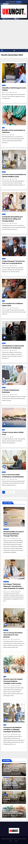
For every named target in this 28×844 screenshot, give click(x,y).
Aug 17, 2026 (7, 639)
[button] (26, 50)
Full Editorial (16, 639)
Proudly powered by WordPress (7, 838)
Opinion (3, 85)
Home (11, 840)
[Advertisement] (14, 34)
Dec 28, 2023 (6, 92)
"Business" (6, 630)
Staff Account (15, 308)
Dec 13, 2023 (6, 479)
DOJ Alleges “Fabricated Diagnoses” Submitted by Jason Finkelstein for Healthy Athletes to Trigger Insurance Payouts (13, 588)
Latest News (6, 581)
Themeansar (24, 838)
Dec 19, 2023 (6, 265)
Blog (3, 127)
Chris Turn (14, 92)
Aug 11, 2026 (7, 685)
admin (12, 134)
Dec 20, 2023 (6, 179)
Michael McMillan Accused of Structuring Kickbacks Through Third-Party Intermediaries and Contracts (13, 768)
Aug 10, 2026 (7, 734)
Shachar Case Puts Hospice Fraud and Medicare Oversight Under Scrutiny (12, 681)
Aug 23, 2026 (7, 591)
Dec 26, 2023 (6, 134)
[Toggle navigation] (14, 51)
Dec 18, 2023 (6, 394)
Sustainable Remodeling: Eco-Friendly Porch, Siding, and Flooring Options (12, 219)
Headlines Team (17, 538)
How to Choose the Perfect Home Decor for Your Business (13, 635)
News (3, 429)
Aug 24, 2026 (7, 538)
